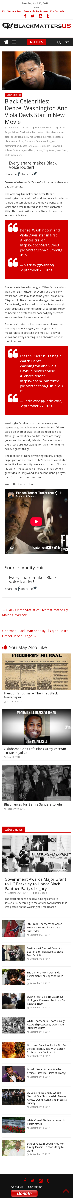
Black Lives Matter (31, 136)
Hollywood (56, 145)
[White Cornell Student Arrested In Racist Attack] (13, 1118)
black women (11, 141)
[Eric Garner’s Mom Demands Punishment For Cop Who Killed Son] (13, 971)
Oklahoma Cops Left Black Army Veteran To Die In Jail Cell (35, 751)
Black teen (57, 136)
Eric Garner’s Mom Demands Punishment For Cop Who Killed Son (45, 976)
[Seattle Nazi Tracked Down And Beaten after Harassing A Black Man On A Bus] (13, 946)
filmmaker (45, 145)
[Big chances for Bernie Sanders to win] (36, 767)
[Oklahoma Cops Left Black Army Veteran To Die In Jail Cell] (36, 711)
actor (62, 127)
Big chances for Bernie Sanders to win (33, 804)
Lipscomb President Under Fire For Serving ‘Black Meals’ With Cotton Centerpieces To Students (47, 1048)
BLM (21, 141)
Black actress (38, 132)
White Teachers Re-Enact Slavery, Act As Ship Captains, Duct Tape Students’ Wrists (46, 1024)
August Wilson (12, 132)
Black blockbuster (55, 132)
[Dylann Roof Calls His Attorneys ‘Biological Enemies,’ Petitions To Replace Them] (13, 995)
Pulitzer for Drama (14, 150)
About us (17, 1187)
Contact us (35, 1187)
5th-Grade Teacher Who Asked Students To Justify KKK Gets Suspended (44, 927)
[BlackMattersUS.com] (6, 42)
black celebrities (13, 136)
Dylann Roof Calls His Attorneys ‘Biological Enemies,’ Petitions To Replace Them (46, 1000)
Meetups (36, 42)
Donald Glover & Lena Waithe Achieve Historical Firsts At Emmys (46, 1071)
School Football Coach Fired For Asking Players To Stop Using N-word (45, 1147)
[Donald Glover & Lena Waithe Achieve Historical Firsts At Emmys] (13, 1067)
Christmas (29, 141)
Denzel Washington (45, 141)
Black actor (25, 132)
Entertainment (14, 94)
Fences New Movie (29, 145)
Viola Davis (62, 150)
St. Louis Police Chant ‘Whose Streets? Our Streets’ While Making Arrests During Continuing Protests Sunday (47, 1098)
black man (46, 136)
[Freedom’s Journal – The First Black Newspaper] (36, 656)
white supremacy (13, 155)
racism (39, 150)
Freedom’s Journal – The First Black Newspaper (31, 695)
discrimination (12, 145)
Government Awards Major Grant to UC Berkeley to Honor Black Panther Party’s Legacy (35, 883)
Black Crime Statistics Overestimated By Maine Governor (35, 612)
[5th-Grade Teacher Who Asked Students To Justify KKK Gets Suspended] (13, 922)
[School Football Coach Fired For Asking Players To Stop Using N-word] (13, 1142)
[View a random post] (67, 42)
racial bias (29, 150)
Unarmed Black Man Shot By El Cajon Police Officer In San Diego (35, 633)
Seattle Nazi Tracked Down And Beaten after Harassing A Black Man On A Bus (45, 952)
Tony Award (49, 150)
